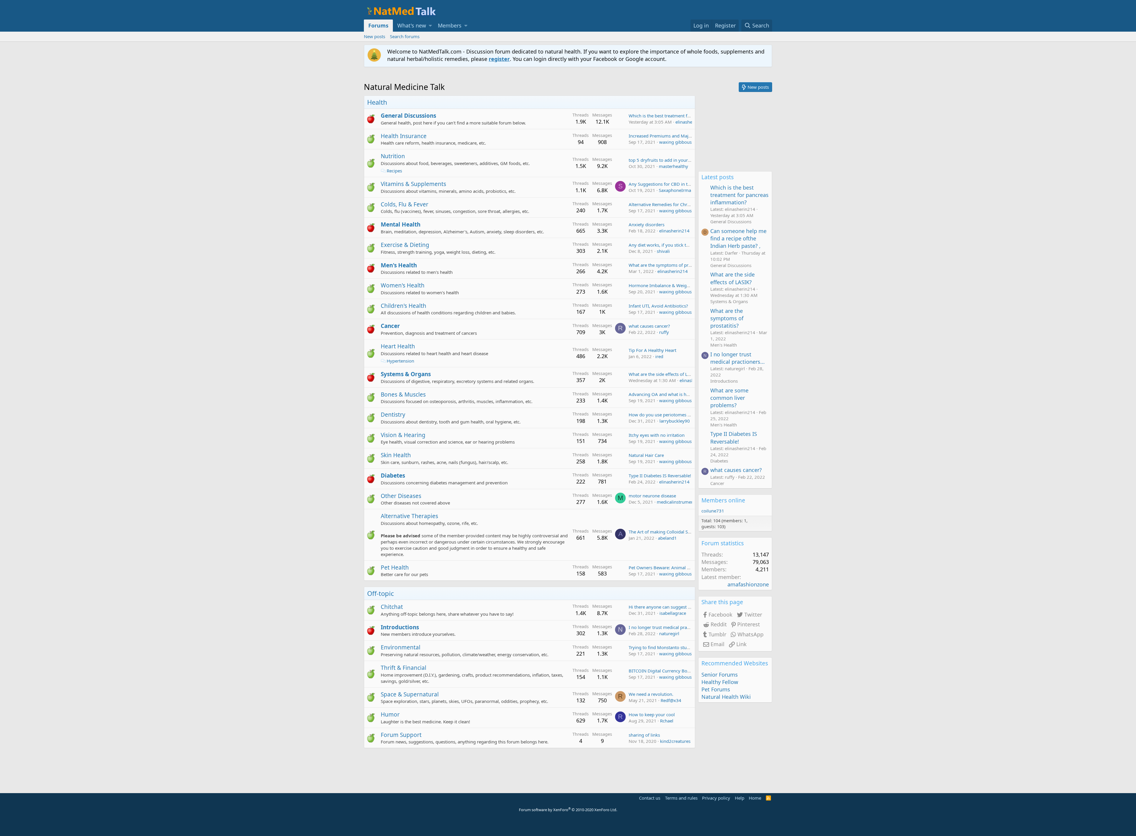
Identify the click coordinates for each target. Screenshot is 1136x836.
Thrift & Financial (403, 668)
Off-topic (380, 593)
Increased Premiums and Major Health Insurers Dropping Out (692, 136)
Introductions (400, 627)
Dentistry (393, 414)
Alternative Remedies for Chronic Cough (669, 204)
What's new (411, 25)
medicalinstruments (677, 502)
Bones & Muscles (403, 394)
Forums (378, 25)
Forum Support (401, 735)
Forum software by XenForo (568, 809)
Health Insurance (404, 136)
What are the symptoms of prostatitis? (667, 265)
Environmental (400, 647)
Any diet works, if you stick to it (661, 245)
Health (377, 102)
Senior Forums (719, 674)
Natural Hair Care (646, 455)
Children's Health (403, 306)
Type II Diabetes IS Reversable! (660, 475)
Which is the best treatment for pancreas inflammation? (685, 116)
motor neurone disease (652, 496)
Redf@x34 (671, 700)
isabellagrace (672, 613)
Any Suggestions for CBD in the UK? (665, 184)
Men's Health (399, 265)
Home (755, 798)
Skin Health (396, 455)
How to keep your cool (652, 714)
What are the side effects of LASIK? (664, 374)
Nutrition (393, 156)
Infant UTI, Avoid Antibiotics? (658, 306)
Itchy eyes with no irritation (657, 435)
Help (739, 798)
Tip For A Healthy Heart (652, 350)
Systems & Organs (406, 374)
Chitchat (392, 607)
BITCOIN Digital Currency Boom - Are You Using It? (681, 671)
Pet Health (395, 567)
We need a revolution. (651, 694)
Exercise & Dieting (405, 245)
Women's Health (403, 285)
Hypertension (400, 361)
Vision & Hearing (403, 435)
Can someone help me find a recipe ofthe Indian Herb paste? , (738, 238)
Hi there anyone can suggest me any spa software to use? (687, 607)
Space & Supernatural (410, 694)
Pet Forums (715, 689)
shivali (663, 251)
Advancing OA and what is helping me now (673, 394)
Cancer (390, 326)
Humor (390, 714)
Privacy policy (716, 798)
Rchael (666, 721)
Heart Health (398, 346)
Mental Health (400, 224)
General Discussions (408, 115)
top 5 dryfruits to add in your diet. (663, 160)
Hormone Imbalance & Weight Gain (665, 285)
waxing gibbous (675, 142)
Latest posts (717, 177)
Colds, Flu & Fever (404, 204)
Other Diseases (401, 496)
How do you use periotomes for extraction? (673, 415)
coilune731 (712, 511)
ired (659, 356)
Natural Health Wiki (726, 696)
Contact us (649, 798)
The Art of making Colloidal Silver (663, 532)
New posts (374, 36)
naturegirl (669, 633)
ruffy (664, 332)
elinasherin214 (690, 122)
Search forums (404, 36)
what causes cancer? (649, 326)
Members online (723, 500)
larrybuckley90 (674, 421)
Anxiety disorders (646, 224)
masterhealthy (673, 166)
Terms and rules (681, 798)
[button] (430, 26)
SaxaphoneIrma (675, 190)
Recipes (394, 171)
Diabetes (393, 475)
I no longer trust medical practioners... (668, 627)
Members (450, 25)
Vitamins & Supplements (413, 184)
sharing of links (644, 735)
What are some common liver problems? (729, 398)
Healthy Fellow (719, 681)
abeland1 (667, 538)
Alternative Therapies (409, 516)
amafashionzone (748, 584)
